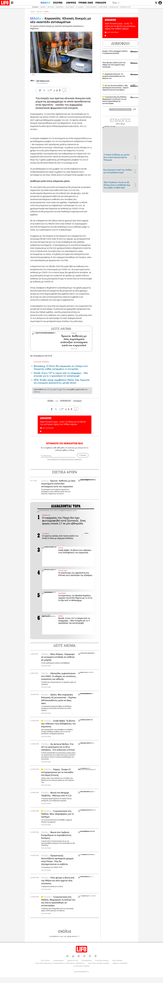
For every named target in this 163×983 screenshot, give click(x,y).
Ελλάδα (35, 7)
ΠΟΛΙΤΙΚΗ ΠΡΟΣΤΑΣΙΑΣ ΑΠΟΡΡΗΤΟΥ (70, 459)
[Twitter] (89, 69)
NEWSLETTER (72, 960)
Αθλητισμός (103, 7)
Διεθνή (42, 7)
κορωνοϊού (76, 104)
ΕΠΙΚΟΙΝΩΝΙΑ (59, 960)
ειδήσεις (37, 392)
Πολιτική (50, 7)
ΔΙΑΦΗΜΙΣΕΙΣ (87, 960)
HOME (32, 11)
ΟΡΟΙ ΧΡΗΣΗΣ (51, 459)
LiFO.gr (50, 389)
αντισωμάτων (55, 101)
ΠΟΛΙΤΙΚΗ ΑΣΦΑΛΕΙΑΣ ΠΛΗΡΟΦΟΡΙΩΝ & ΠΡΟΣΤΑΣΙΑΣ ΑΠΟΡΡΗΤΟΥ (60, 963)
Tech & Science (91, 7)
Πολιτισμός (70, 7)
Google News (61, 389)
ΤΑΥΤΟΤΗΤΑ (45, 960)
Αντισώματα (77, 401)
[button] (40, 431)
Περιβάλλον (113, 7)
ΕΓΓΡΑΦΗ (82, 455)
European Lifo (125, 7)
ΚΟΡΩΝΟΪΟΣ (65, 401)
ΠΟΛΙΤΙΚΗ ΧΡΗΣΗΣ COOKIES (98, 963)
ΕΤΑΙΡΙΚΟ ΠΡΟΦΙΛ (102, 960)
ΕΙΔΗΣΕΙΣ (39, 11)
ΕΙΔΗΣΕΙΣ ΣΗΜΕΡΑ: (42, 362)
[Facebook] (85, 69)
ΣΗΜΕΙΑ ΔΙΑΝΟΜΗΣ (120, 963)
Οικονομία (60, 7)
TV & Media (80, 7)
